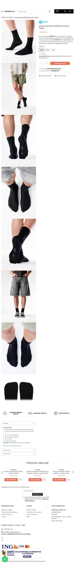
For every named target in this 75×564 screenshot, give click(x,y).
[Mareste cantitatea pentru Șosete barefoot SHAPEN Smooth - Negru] (46, 63)
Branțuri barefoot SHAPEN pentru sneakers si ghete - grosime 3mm (38, 472)
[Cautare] (49, 11)
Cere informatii (61, 76)
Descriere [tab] (5, 423)
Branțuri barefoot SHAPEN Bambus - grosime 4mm (61, 472)
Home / (4, 17)
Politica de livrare (6, 514)
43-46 (53, 50)
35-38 (41, 50)
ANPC (28, 517)
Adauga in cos (60, 63)
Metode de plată (31, 510)
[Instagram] (2, 540)
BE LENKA (13, 470)
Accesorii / (10, 17)
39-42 (47, 50)
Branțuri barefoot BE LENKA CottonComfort (13, 472)
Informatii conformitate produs (12, 446)
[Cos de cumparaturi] (70, 11)
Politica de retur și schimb (33, 512)
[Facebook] (2, 538)
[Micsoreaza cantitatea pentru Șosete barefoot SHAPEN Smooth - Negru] (40, 63)
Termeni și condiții (6, 510)
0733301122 (8, 529)
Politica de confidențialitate (9, 512)
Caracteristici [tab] (6, 450)
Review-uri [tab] (7, 453)
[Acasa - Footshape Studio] (8, 11)
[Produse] (57, 11)
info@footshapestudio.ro (12, 532)
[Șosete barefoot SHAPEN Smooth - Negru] (18, 41)
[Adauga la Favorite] (20, 479)
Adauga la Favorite (46, 76)
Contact (3, 517)
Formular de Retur (31, 514)
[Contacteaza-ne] (65, 11)
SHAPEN (37, 470)
